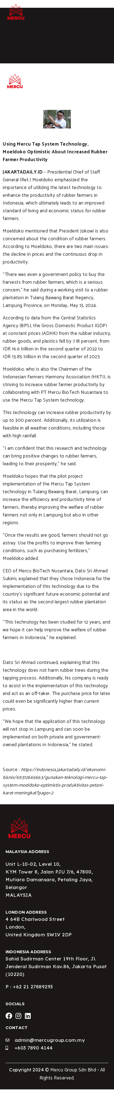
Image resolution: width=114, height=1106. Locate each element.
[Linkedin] (28, 1015)
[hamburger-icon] (102, 6)
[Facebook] (9, 1015)
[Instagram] (18, 1015)
